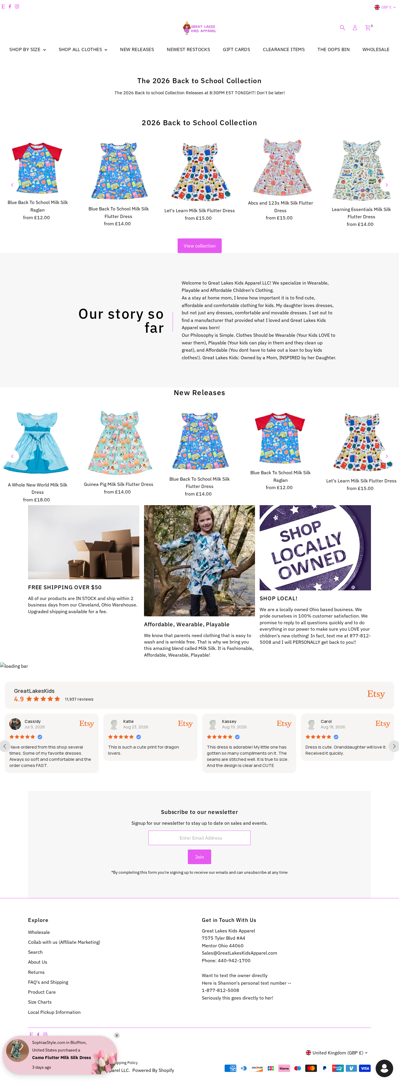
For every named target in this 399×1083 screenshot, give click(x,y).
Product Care (42, 992)
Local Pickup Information (54, 1012)
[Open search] (342, 27)
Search (35, 952)
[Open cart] (368, 27)
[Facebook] (10, 7)
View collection (200, 246)
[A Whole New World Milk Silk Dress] (37, 443)
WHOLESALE (376, 49)
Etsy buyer (331, 721)
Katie (30, 721)
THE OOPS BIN (334, 49)
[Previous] (12, 184)
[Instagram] (16, 7)
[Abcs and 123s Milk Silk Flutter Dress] (280, 167)
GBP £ (386, 7)
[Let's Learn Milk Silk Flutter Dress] (199, 171)
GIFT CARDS (236, 49)
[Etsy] (3, 7)
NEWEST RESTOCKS (188, 49)
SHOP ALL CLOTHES (81, 49)
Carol (227, 721)
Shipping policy (125, 1062)
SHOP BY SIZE (25, 49)
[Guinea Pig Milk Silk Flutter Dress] (118, 442)
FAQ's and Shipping (48, 982)
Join (199, 857)
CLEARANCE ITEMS (284, 49)
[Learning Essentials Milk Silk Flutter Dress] (361, 170)
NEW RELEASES (137, 49)
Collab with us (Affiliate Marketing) (64, 942)
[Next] (386, 184)
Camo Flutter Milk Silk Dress (61, 1057)
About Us (37, 962)
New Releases (199, 392)
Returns (36, 972)
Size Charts (40, 1002)
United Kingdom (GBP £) (338, 1053)
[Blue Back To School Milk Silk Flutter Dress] (118, 170)
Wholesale (39, 932)
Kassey (131, 721)
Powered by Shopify (153, 1070)
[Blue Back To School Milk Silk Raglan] (37, 167)
